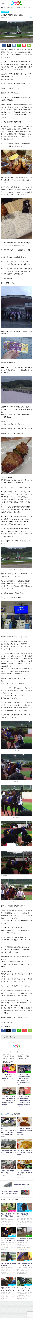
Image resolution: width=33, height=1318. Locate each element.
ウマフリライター (17, 1052)
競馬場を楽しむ (4, 11)
